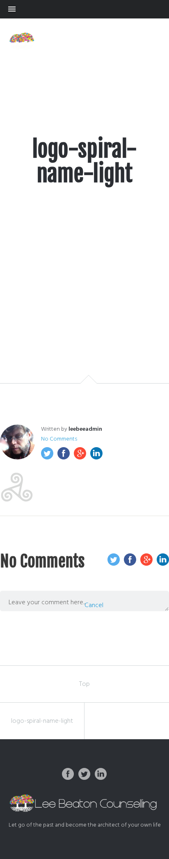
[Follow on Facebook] (68, 774)
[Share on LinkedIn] (96, 453)
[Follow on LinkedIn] (101, 774)
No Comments (59, 439)
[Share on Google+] (80, 453)
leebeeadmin (85, 429)
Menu (84, 9)
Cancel (93, 605)
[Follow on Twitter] (84, 774)
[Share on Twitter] (47, 453)
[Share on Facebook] (63, 453)
